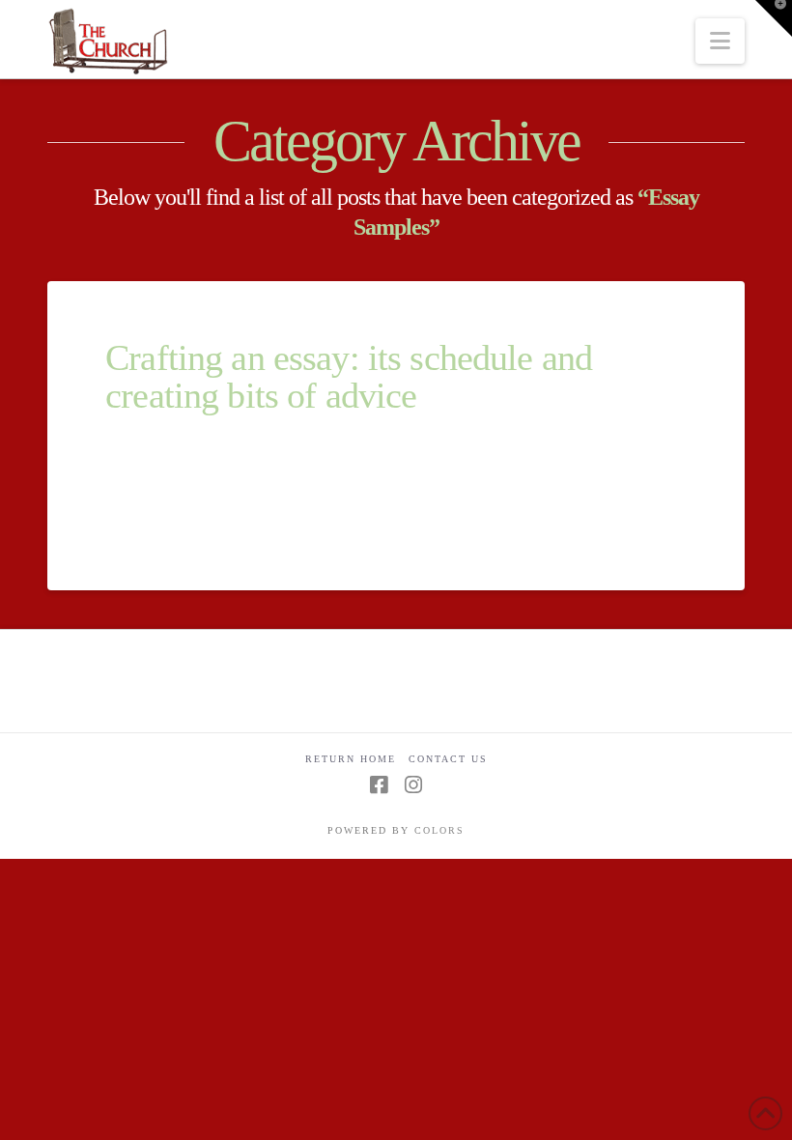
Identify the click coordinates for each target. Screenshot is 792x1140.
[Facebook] (378, 785)
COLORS (439, 830)
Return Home (350, 759)
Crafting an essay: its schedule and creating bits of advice (348, 376)
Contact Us (448, 759)
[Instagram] (413, 785)
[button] (720, 41)
